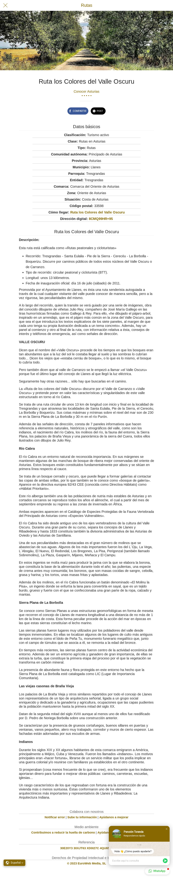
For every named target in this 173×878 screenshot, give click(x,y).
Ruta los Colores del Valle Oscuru (97, 212)
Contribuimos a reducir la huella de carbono (63, 832)
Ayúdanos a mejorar (113, 817)
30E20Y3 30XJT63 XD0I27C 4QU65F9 (86, 848)
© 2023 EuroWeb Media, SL (86, 863)
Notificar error (55, 817)
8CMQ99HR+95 (101, 219)
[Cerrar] (5, 5)
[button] (14, 863)
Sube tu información (82, 817)
